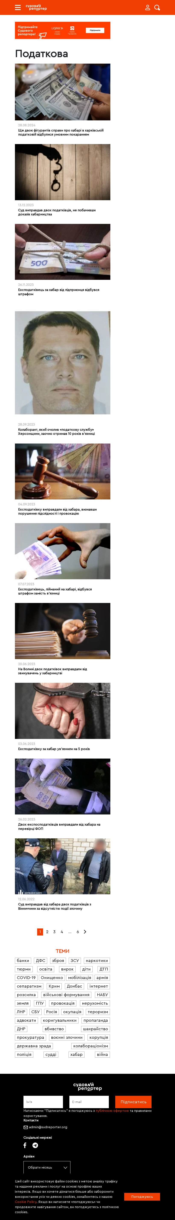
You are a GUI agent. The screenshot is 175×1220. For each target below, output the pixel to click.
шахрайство (95, 1029)
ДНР (21, 1029)
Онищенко (52, 978)
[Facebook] (24, 1145)
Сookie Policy (25, 1202)
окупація (72, 1012)
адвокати (26, 1020)
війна (102, 1054)
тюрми (24, 969)
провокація (62, 1003)
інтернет (98, 986)
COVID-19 (26, 978)
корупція (98, 1037)
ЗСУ (75, 961)
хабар (76, 1054)
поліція (24, 1054)
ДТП (103, 969)
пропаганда (95, 1020)
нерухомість (95, 1003)
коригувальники (60, 1020)
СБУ (35, 1012)
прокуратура (30, 1037)
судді (50, 1054)
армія (102, 978)
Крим (54, 986)
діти (86, 969)
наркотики (97, 961)
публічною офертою (112, 1110)
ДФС (40, 961)
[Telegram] (35, 1145)
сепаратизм (29, 986)
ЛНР (21, 1012)
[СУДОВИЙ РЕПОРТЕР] (36, 7)
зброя (58, 961)
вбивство (54, 1029)
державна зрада (34, 1046)
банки (23, 961)
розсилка (26, 995)
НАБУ (102, 995)
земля (23, 1003)
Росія (51, 1012)
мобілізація (79, 978)
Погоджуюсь (142, 1196)
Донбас (74, 986)
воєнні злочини (67, 1037)
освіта (45, 969)
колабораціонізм (90, 1046)
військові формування (66, 995)
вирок (67, 969)
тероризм (98, 1012)
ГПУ (40, 1003)
